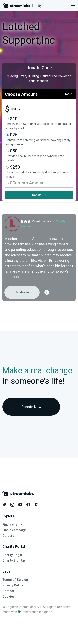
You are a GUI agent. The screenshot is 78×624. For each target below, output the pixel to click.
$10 (14, 118)
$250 (15, 167)
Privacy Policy (12, 585)
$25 (14, 134)
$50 (14, 150)
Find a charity (12, 524)
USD (14, 109)
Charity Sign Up (13, 560)
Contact (8, 591)
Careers (8, 536)
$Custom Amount (27, 182)
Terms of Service (15, 580)
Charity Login (12, 555)
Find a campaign (14, 530)
